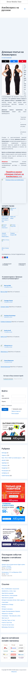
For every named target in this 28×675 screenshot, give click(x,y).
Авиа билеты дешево (7, 593)
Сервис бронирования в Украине (11, 611)
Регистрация (15, 413)
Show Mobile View (14, 2)
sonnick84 (8, 568)
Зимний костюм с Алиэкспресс (5, 235)
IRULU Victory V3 (5, 248)
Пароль (4, 401)
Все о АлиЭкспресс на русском (10, 588)
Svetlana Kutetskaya (9, 315)
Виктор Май (7, 285)
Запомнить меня (17, 409)
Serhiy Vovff (7, 330)
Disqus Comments (18, 378)
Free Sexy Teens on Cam (8, 620)
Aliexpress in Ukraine (7, 613)
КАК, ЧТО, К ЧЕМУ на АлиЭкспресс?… (12, 458)
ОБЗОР (4, 460)
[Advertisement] (14, 32)
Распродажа (5, 470)
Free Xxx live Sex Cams (8, 625)
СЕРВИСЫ (4, 473)
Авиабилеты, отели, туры (9, 591)
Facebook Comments (8, 378)
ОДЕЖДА (4, 463)
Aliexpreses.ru (8, 345)
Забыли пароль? (16, 411)
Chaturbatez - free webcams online (11, 616)
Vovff (7, 574)
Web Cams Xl (5, 618)
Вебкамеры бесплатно (8, 627)
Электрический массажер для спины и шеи (5, 219)
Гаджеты (4, 455)
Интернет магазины (7, 609)
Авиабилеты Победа (7, 604)
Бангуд (4, 606)
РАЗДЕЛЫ (4, 468)
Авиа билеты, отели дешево (9, 595)
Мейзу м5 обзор (12, 217)
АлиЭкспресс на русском (10, 8)
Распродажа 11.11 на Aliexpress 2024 (12, 572)
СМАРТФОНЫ (5, 475)
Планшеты (5, 465)
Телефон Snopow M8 (13, 234)
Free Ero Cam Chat (7, 622)
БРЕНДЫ (4, 453)
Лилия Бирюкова (9, 360)
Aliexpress (14, 671)
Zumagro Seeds (8, 300)
